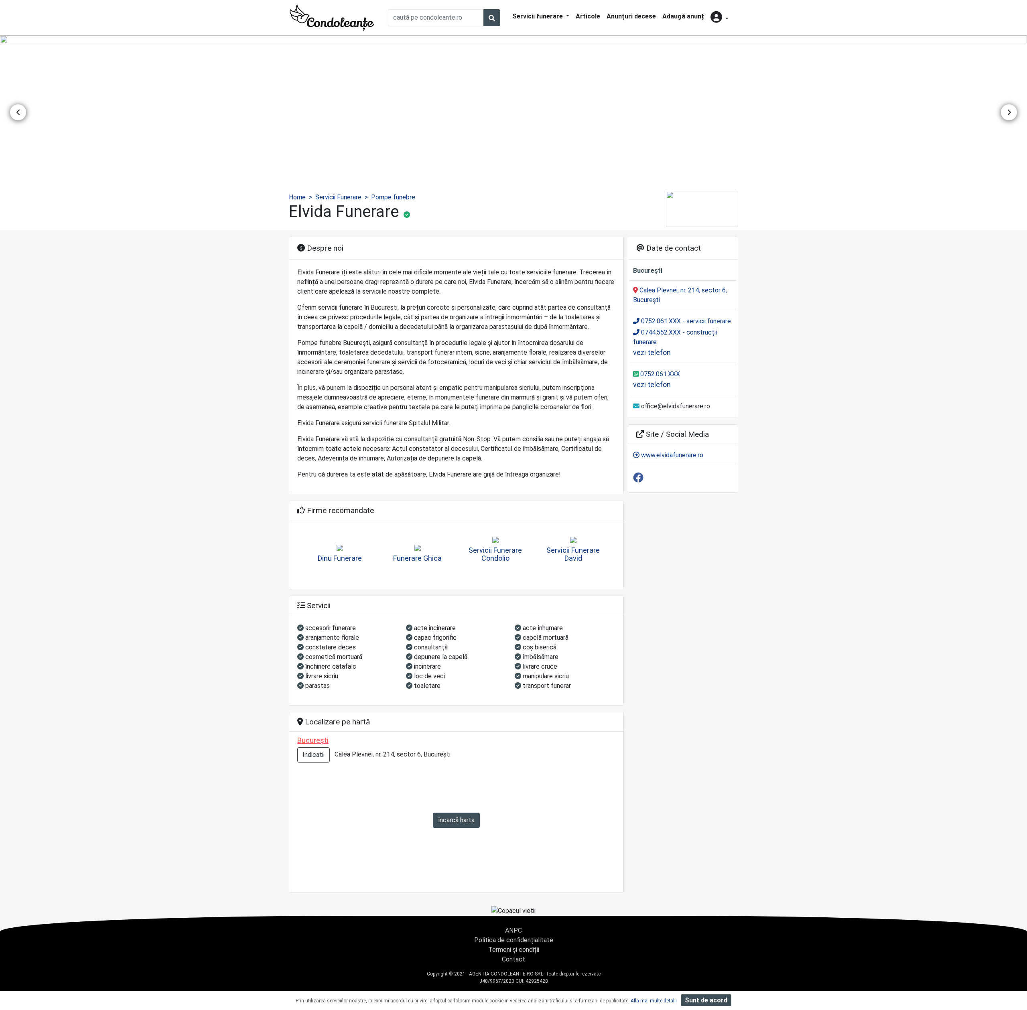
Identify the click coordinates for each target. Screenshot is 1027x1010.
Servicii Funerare (338, 197)
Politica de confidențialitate (513, 940)
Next (1009, 112)
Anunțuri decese (631, 16)
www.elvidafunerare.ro (671, 455)
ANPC (513, 930)
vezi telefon (652, 352)
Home (297, 197)
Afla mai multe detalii (654, 1001)
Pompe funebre (393, 197)
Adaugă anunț (683, 16)
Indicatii (313, 755)
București (313, 740)
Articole (588, 16)
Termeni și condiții (513, 949)
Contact (513, 959)
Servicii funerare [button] (538, 16)
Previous (18, 112)
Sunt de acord (706, 1000)
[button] (719, 17)
